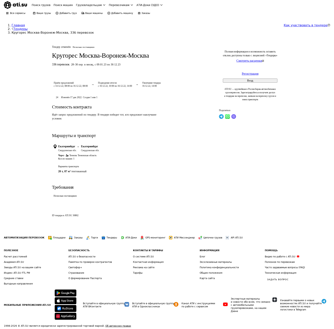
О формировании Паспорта (85, 278)
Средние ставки (13, 278)
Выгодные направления (18, 283)
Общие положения (211, 273)
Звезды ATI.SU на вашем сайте (22, 267)
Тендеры (20, 29)
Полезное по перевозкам (280, 262)
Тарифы (137, 273)
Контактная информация (148, 262)
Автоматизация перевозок (24, 237)
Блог (202, 256)
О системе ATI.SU (143, 256)
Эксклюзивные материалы (216, 262)
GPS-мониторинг (155, 237)
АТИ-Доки (131, 237)
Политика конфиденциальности (219, 267)
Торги (94, 237)
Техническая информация (280, 273)
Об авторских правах (118, 326)
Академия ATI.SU (14, 262)
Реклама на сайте (143, 267)
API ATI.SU (237, 237)
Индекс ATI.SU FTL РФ (17, 273)
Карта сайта (207, 278)
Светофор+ (75, 267)
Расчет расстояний (15, 256)
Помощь (271, 250)
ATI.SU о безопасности (81, 256)
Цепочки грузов (212, 237)
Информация (209, 250)
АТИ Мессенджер (184, 237)
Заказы (78, 237)
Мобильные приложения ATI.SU (27, 305)
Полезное (11, 250)
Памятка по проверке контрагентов (90, 262)
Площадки (59, 237)
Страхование (76, 273)
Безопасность (79, 250)
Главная (18, 25)
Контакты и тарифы (148, 250)
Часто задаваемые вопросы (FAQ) (285, 267)
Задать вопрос (277, 279)
